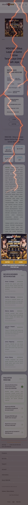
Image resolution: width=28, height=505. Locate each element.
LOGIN (21, 262)
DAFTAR (7, 262)
